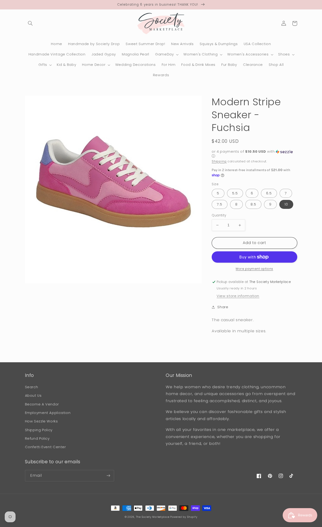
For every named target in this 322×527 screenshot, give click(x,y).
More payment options (254, 269)
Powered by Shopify (183, 517)
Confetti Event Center (45, 447)
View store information (238, 296)
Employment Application (48, 412)
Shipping (219, 161)
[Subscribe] (108, 475)
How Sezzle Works (41, 421)
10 (286, 204)
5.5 (235, 193)
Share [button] (222, 307)
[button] (30, 23)
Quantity (219, 215)
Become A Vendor (42, 404)
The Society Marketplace (152, 517)
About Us (33, 395)
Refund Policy (37, 438)
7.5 (219, 204)
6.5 (269, 193)
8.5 (253, 204)
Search (31, 387)
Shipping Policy (39, 430)
